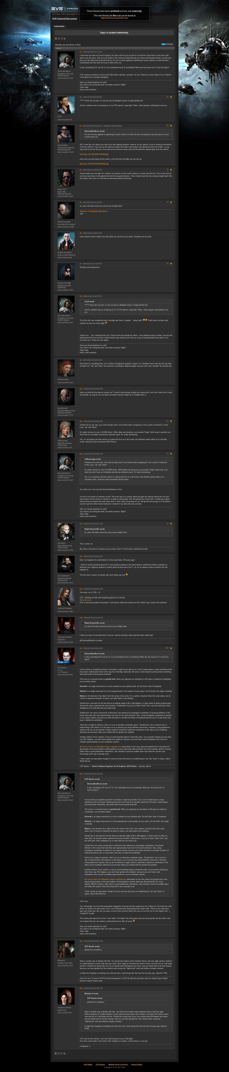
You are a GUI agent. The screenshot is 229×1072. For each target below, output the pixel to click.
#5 (81, 202)
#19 (81, 941)
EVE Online (88, 1065)
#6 (81, 233)
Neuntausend (62, 408)
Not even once (85, 600)
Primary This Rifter (64, 283)
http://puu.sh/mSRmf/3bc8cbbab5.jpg (94, 164)
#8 (81, 296)
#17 (81, 648)
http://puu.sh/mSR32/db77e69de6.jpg (94, 154)
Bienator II (61, 960)
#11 (81, 421)
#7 (81, 264)
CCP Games (100, 1065)
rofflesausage (62, 441)
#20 (81, 988)
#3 (81, 126)
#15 (81, 589)
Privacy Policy (136, 1065)
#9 (81, 360)
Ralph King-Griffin (64, 222)
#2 (81, 97)
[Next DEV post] (63, 662)
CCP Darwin (62, 668)
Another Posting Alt (64, 252)
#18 (81, 774)
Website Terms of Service (118, 1065)
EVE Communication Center (71, 14)
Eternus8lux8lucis (64, 71)
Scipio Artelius (63, 145)
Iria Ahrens (61, 543)
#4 (81, 170)
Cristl (59, 116)
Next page (65, 38)
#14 (81, 556)
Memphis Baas (63, 379)
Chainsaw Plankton (65, 637)
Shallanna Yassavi (64, 1008)
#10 (81, 389)
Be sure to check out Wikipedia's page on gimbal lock (100, 747)
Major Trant (62, 189)
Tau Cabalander (63, 576)
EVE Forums (56, 14)
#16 (81, 618)
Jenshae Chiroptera (65, 608)
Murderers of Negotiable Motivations (93, 211)
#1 (81, 52)
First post (170, 44)
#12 (81, 454)
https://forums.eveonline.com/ (114, 18)
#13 (81, 524)
